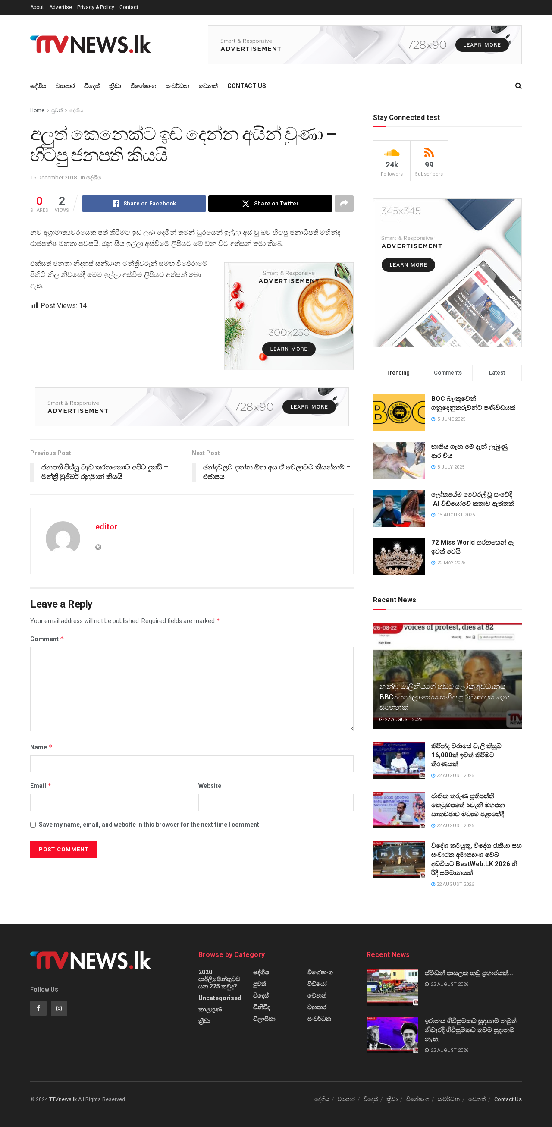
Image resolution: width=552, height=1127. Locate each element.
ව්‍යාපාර (65, 85)
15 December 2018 (53, 177)
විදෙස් (92, 85)
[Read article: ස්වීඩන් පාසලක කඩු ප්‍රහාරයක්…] (392, 987)
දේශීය (38, 85)
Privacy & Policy (95, 7)
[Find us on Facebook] (38, 1008)
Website (209, 785)
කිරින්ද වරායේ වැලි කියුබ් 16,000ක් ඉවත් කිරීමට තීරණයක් (466, 755)
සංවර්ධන (177, 85)
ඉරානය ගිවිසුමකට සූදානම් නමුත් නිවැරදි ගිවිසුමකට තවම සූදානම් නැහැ (471, 1030)
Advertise (60, 7)
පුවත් (57, 110)
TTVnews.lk (63, 1099)
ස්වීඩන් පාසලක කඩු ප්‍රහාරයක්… (469, 973)
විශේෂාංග (143, 85)
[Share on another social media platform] (344, 203)
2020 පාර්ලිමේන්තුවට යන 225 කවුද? (219, 979)
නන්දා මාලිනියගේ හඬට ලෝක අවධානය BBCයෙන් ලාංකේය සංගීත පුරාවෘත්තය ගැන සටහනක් (444, 696)
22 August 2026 (402, 719)
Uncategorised (220, 998)
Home (37, 110)
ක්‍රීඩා (115, 85)
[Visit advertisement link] (365, 44)
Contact (128, 7)
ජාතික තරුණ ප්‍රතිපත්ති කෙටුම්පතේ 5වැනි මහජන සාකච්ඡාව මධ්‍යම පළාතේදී (468, 805)
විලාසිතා (264, 1018)
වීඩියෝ (317, 983)
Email (41, 785)
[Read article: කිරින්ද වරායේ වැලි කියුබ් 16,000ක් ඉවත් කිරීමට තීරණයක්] (399, 760)
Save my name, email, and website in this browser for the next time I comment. (150, 824)
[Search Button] (518, 86)
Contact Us (246, 85)
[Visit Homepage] (93, 45)
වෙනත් (208, 85)
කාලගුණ (210, 1009)
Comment (47, 639)
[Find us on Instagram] (59, 1008)
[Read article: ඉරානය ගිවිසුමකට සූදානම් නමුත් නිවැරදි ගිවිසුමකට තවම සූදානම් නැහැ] (392, 1035)
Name (41, 747)
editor (106, 526)
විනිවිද (261, 1007)
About (37, 7)
